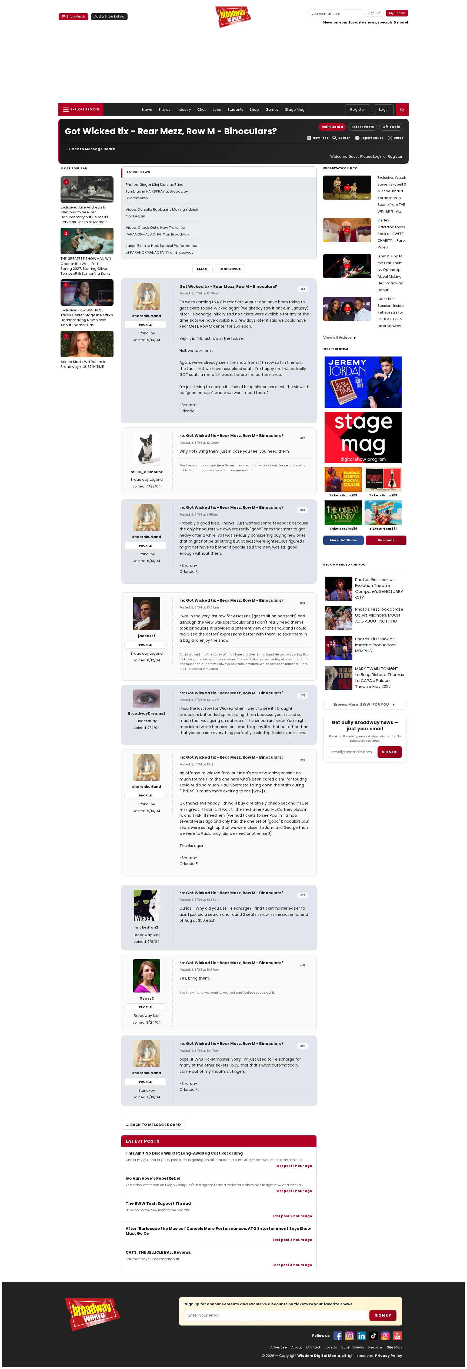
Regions (375, 1347)
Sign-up (374, 13)
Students (235, 109)
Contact (313, 1347)
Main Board (332, 127)
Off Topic (391, 127)
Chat (201, 109)
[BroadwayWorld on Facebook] (338, 1336)
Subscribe (230, 269)
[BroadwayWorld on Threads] (385, 1336)
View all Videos (337, 337)
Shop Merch (76, 16)
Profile (145, 324)
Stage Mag (295, 109)
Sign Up (383, 1315)
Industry (184, 109)
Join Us (331, 1347)
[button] (402, 109)
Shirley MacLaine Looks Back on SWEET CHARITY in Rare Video (391, 234)
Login (384, 109)
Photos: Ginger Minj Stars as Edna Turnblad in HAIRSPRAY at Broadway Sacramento (157, 191)
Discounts (386, 540)
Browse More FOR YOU (361, 704)
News (147, 109)
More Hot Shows (343, 540)
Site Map (394, 1347)
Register (357, 109)
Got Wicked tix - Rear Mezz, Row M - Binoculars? (228, 286)
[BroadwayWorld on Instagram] (350, 1336)
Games (272, 109)
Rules (398, 138)
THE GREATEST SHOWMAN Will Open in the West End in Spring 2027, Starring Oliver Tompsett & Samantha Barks (86, 253)
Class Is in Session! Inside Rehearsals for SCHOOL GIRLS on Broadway (391, 312)
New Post (320, 138)
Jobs (216, 109)
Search (344, 138)
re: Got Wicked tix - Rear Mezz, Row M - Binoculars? (231, 435)
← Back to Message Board (90, 149)
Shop (254, 109)
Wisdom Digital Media (318, 1355)
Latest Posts (363, 127)
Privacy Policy (388, 1355)
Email (202, 269)
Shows (164, 109)
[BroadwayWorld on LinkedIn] (361, 1336)
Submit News (352, 1347)
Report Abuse (372, 138)
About (296, 1347)
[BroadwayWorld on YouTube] (397, 1336)
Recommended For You (344, 565)
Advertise (278, 1347)
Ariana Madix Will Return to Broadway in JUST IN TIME (83, 351)
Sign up (390, 752)
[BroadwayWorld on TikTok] (373, 1336)
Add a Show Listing (109, 16)
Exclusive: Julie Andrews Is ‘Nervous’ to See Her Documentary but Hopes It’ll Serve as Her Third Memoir (85, 201)
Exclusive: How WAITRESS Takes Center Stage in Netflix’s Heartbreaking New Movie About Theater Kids (87, 305)
